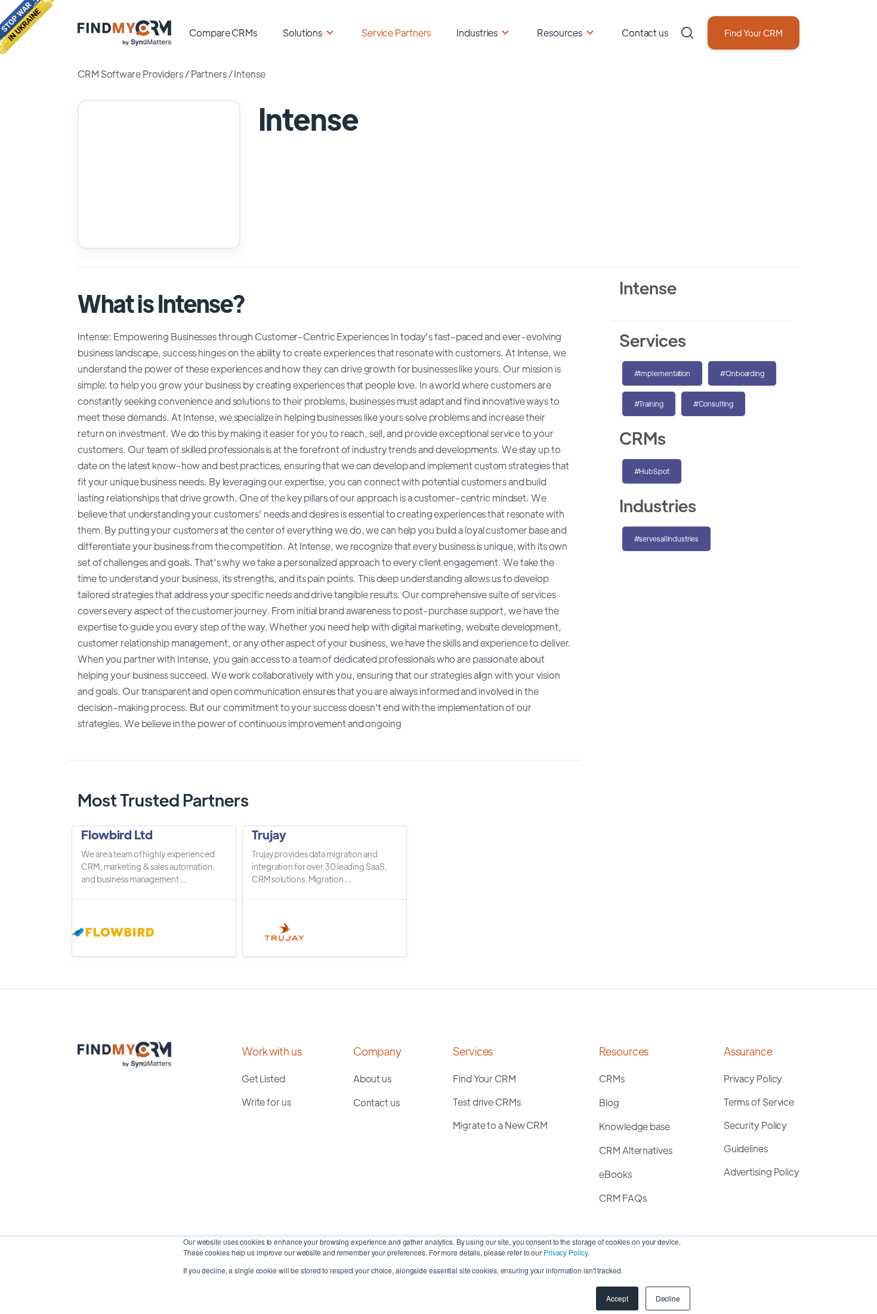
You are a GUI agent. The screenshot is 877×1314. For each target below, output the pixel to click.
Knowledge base (634, 1126)
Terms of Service (759, 1101)
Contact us (645, 32)
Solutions (302, 32)
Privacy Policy (566, 1252)
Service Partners (396, 32)
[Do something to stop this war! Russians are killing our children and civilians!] (27, 27)
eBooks (615, 1174)
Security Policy (756, 1125)
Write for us (266, 1101)
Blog (609, 1102)
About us (372, 1078)
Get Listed (263, 1078)
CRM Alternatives (635, 1150)
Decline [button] (668, 1298)
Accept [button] (617, 1298)
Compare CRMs (223, 32)
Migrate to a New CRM (500, 1125)
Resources (559, 32)
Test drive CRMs (487, 1101)
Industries (477, 32)
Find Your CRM (753, 32)
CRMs (612, 1078)
